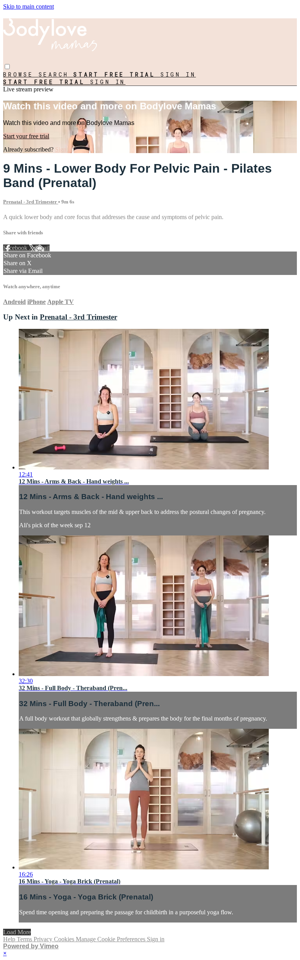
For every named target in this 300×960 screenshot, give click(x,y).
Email (42, 247)
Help (10, 939)
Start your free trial (26, 136)
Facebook (16, 247)
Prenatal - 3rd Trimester (30, 202)
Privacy (44, 939)
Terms (25, 939)
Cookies (65, 939)
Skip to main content (28, 6)
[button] (7, 66)
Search (56, 74)
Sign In (108, 82)
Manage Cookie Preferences (111, 939)
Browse (21, 74)
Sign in (178, 74)
